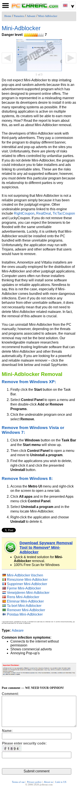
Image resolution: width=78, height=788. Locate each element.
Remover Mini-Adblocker (26, 610)
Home (7, 16)
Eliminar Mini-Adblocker (25, 601)
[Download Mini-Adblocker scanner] (10, 547)
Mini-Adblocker (47, 16)
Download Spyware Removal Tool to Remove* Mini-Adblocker (46, 547)
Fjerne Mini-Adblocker (24, 588)
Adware (31, 16)
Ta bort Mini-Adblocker (24, 606)
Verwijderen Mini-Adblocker (28, 592)
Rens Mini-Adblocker (23, 597)
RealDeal (43, 213)
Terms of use (18, 782)
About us (48, 782)
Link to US (60, 782)
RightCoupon (24, 213)
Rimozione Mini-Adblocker (27, 579)
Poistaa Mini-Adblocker (25, 614)
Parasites (19, 16)
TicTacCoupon (64, 213)
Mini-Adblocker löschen (25, 575)
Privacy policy (34, 782)
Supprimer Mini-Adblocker (27, 584)
